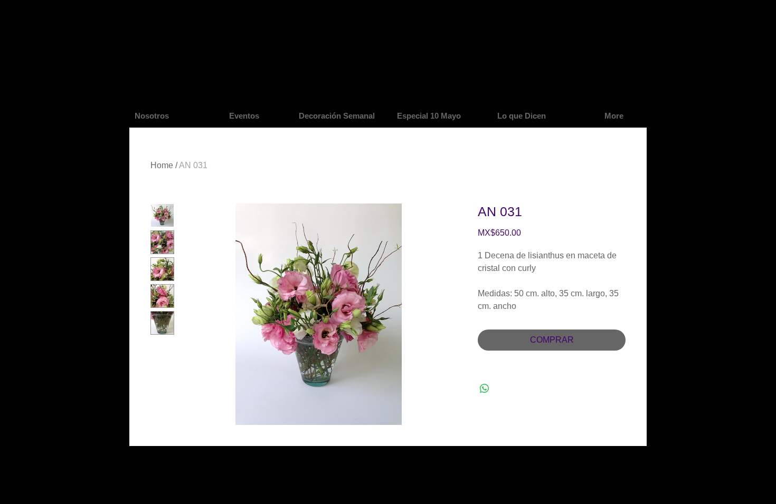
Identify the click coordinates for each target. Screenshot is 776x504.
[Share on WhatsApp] (484, 388)
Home (161, 165)
